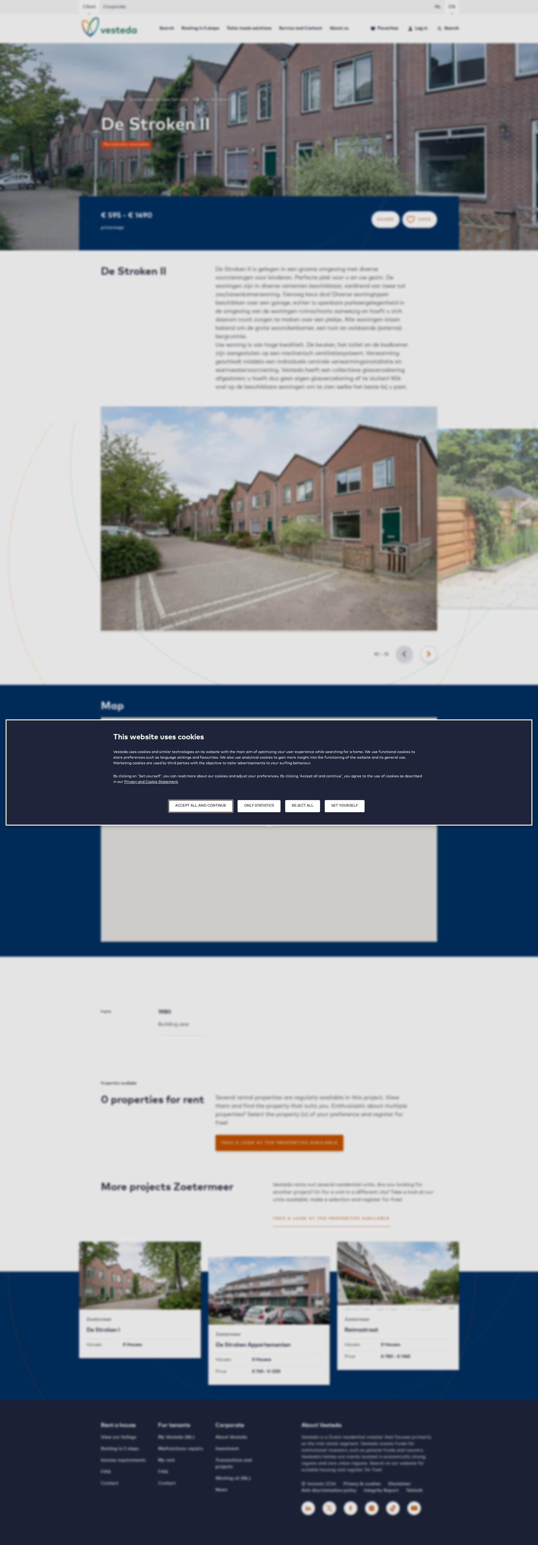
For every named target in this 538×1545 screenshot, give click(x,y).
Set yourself (344, 805)
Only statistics (259, 805)
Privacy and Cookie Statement (151, 782)
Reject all (303, 805)
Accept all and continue (200, 805)
